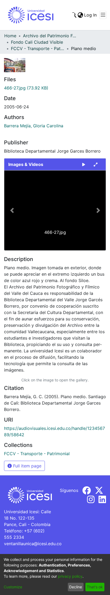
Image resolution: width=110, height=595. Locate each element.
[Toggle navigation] (103, 15)
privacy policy (70, 576)
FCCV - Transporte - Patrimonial (37, 48)
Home (10, 35)
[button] (11, 210)
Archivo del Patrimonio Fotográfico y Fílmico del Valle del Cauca (49, 35)
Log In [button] (90, 15)
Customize (13, 587)
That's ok (95, 587)
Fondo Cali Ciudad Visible (37, 42)
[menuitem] (80, 15)
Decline (75, 587)
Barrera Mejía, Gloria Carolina (33, 125)
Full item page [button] (26, 465)
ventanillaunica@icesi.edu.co (33, 543)
